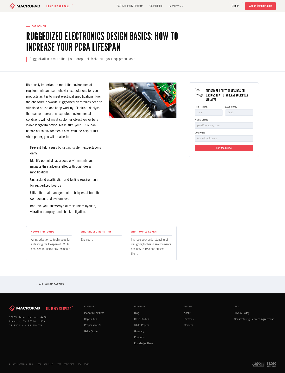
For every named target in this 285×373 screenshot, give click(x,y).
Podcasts (139, 337)
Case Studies (141, 319)
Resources (175, 6)
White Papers (141, 325)
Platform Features (94, 313)
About (187, 313)
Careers (188, 325)
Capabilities (155, 6)
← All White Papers (49, 284)
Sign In (235, 6)
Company (200, 133)
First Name (201, 107)
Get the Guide (224, 148)
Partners (189, 319)
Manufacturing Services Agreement (254, 319)
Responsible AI (92, 325)
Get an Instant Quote (260, 6)
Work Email (201, 120)
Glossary (139, 331)
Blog (136, 313)
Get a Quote (91, 331)
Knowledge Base (143, 343)
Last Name (231, 107)
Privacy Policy (241, 313)
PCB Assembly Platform (130, 6)
